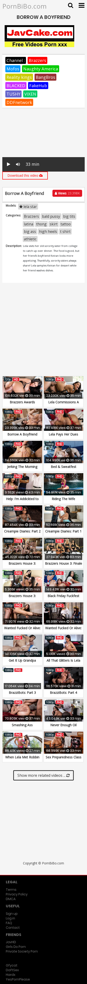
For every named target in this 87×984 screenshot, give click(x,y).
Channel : (15, 60)
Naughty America (40, 69)
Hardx (10, 974)
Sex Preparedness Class (63, 757)
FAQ (9, 923)
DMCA (11, 899)
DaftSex (12, 970)
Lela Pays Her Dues (63, 434)
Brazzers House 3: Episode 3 (22, 565)
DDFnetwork (19, 102)
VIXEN (30, 94)
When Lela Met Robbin (22, 757)
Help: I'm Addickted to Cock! (22, 501)
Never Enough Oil (63, 725)
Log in (10, 918)
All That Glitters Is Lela (63, 660)
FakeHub (38, 85)
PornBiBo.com (24, 6)
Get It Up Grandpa (22, 660)
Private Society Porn (22, 951)
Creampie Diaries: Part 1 (63, 531)
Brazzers (37, 60)
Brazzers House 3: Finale (63, 563)
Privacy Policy (17, 894)
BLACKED (15, 85)
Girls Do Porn (16, 946)
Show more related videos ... (41, 775)
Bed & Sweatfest (63, 466)
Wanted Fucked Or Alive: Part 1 (63, 630)
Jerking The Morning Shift (22, 468)
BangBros (45, 77)
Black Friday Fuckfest (63, 596)
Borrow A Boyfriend (22, 434)
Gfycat (11, 965)
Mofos (12, 69)
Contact (13, 927)
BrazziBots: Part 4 (63, 692)
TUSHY (13, 94)
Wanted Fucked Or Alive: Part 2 (22, 630)
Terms (11, 889)
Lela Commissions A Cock (63, 404)
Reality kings (19, 77)
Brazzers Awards (22, 402)
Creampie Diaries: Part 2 (22, 531)
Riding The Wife (63, 499)
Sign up (12, 913)
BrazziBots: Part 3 (22, 692)
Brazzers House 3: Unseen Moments (22, 598)
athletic (30, 239)
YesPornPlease (18, 979)
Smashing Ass (22, 725)
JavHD (11, 942)
